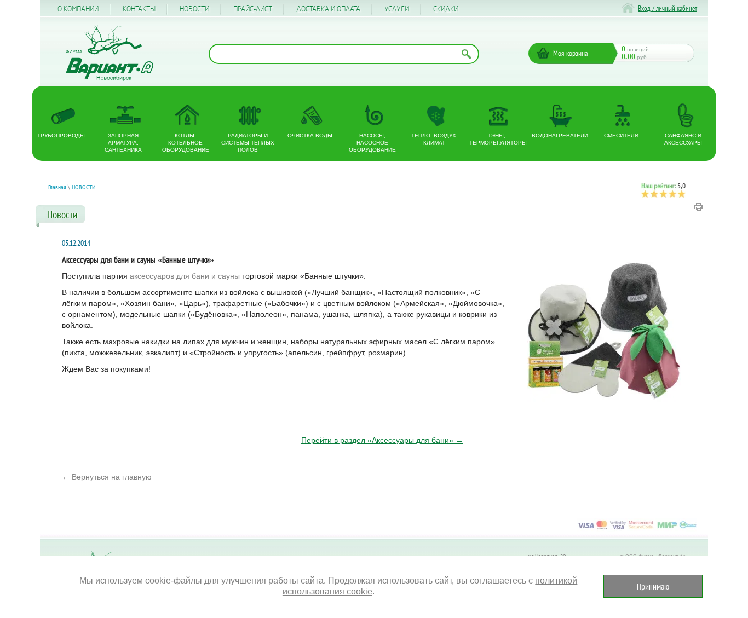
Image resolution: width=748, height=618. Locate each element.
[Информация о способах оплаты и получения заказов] (637, 529)
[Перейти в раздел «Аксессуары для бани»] (604, 338)
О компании (78, 9)
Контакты (139, 9)
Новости (194, 9)
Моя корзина (570, 53)
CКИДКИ (445, 9)
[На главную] (109, 53)
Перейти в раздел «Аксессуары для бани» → (382, 440)
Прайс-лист (252, 9)
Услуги (396, 9)
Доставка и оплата (328, 9)
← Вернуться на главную (107, 476)
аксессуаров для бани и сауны (185, 276)
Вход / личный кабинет (667, 8)
